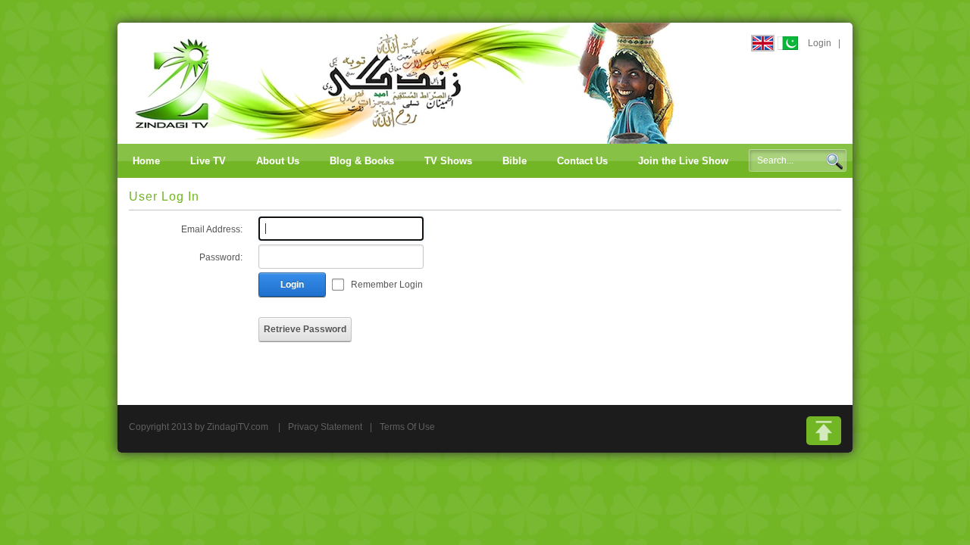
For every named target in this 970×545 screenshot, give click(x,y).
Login (819, 43)
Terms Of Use (407, 427)
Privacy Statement (325, 427)
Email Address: (211, 229)
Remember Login (387, 284)
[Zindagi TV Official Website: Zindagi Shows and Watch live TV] (405, 82)
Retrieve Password (305, 329)
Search (834, 161)
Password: (220, 257)
